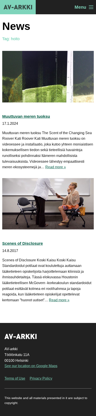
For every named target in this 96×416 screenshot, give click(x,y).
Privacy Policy (41, 378)
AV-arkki (18, 7)
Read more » (55, 167)
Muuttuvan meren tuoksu (26, 116)
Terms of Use (14, 378)
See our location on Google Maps (30, 366)
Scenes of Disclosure (22, 243)
